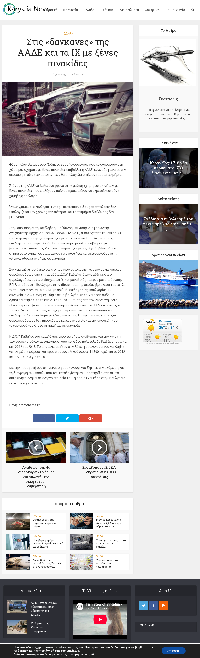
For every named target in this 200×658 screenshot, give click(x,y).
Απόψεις (107, 10)
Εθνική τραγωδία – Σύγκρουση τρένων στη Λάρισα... (47, 523)
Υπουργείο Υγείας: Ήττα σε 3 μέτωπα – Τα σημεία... (111, 543)
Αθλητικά (152, 10)
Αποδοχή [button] (173, 651)
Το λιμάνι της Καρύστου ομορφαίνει (40, 627)
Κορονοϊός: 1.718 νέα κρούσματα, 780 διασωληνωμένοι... (168, 167)
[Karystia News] (26, 9)
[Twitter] (143, 605)
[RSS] (163, 605)
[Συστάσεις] (167, 63)
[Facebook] (153, 605)
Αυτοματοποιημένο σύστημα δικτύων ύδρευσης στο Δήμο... (44, 608)
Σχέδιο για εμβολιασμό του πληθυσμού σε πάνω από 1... (168, 221)
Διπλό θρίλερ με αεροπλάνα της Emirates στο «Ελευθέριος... (48, 563)
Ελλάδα (89, 10)
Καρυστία (70, 10)
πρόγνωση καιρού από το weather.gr (162, 343)
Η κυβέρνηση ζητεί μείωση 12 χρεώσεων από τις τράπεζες (48, 543)
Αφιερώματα (129, 10)
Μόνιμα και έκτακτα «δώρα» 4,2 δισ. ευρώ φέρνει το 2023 (109, 523)
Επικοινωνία (175, 10)
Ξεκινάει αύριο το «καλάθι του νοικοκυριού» (107, 563)
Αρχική (51, 10)
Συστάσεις (168, 98)
